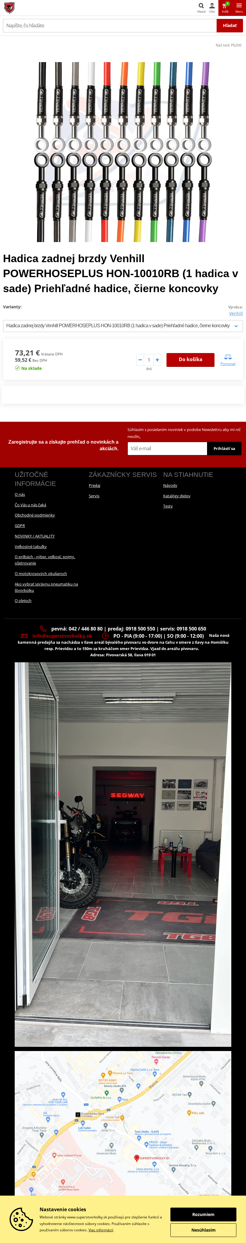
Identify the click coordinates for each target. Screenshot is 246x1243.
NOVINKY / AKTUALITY (35, 536)
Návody (170, 485)
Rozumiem (203, 1214)
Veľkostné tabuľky (31, 546)
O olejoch (23, 600)
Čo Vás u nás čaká (30, 505)
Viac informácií (100, 1230)
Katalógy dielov (176, 496)
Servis (94, 496)
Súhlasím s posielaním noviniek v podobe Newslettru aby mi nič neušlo (184, 433)
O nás (20, 494)
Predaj (94, 485)
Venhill (236, 313)
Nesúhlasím (203, 1230)
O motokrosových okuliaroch (41, 573)
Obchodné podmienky (35, 515)
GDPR (20, 525)
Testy (168, 506)
